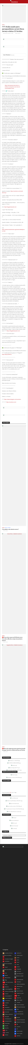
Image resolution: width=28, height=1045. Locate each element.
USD (10, 792)
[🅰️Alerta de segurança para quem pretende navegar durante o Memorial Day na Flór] (14, 694)
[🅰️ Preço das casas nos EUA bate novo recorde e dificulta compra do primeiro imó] (14, 583)
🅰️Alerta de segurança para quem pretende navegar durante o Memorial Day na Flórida (13, 749)
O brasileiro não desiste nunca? (10, 529)
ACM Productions (19, 1043)
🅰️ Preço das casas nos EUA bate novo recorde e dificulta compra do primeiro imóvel (12, 639)
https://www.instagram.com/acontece (12, 399)
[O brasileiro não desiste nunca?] (14, 475)
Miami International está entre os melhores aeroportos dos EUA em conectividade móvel (12, 87)
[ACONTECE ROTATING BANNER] (13, 49)
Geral (3, 24)
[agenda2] (13, 41)
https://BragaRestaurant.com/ (13, 330)
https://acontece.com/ (11, 402)
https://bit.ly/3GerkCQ (7, 354)
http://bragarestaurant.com (10, 207)
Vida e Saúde (7, 527)
